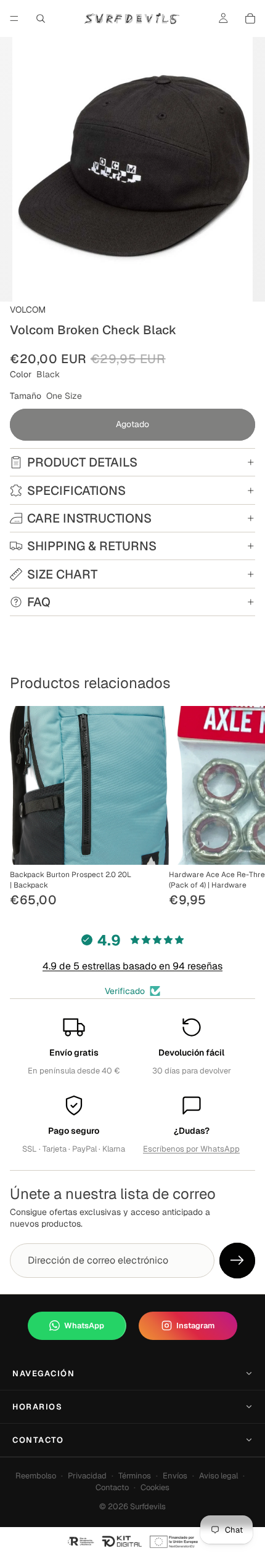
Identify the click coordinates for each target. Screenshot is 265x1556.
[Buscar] (40, 18)
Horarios (37, 1407)
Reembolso (35, 1475)
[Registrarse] (237, 1260)
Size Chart (62, 574)
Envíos (175, 1475)
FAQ (39, 602)
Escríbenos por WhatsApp (191, 1149)
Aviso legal (218, 1475)
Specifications (76, 491)
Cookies (155, 1487)
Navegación (43, 1373)
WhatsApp (84, 1325)
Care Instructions (89, 518)
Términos (134, 1475)
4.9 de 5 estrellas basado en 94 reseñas (132, 966)
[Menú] (14, 18)
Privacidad (87, 1475)
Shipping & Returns (92, 546)
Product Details (82, 462)
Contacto (37, 1440)
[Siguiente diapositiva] (241, 808)
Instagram (195, 1325)
